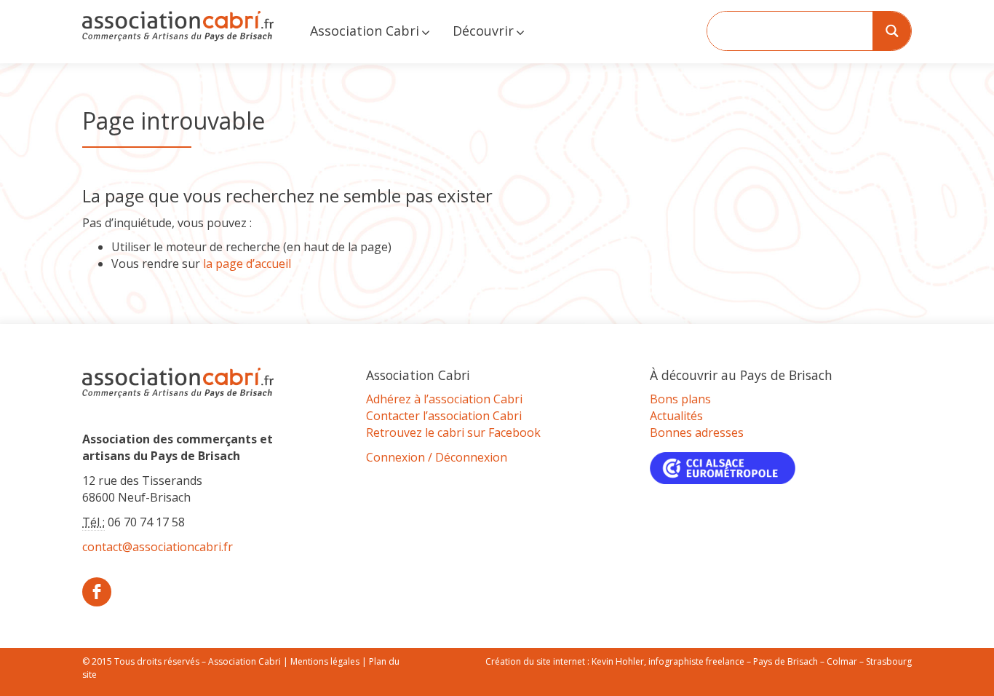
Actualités (676, 416)
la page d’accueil (247, 264)
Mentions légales (324, 661)
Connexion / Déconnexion (436, 457)
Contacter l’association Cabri (444, 416)
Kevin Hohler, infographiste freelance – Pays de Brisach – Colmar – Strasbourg (752, 661)
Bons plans (680, 399)
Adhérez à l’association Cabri (444, 399)
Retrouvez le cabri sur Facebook (453, 432)
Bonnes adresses (697, 432)
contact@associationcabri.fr (157, 547)
